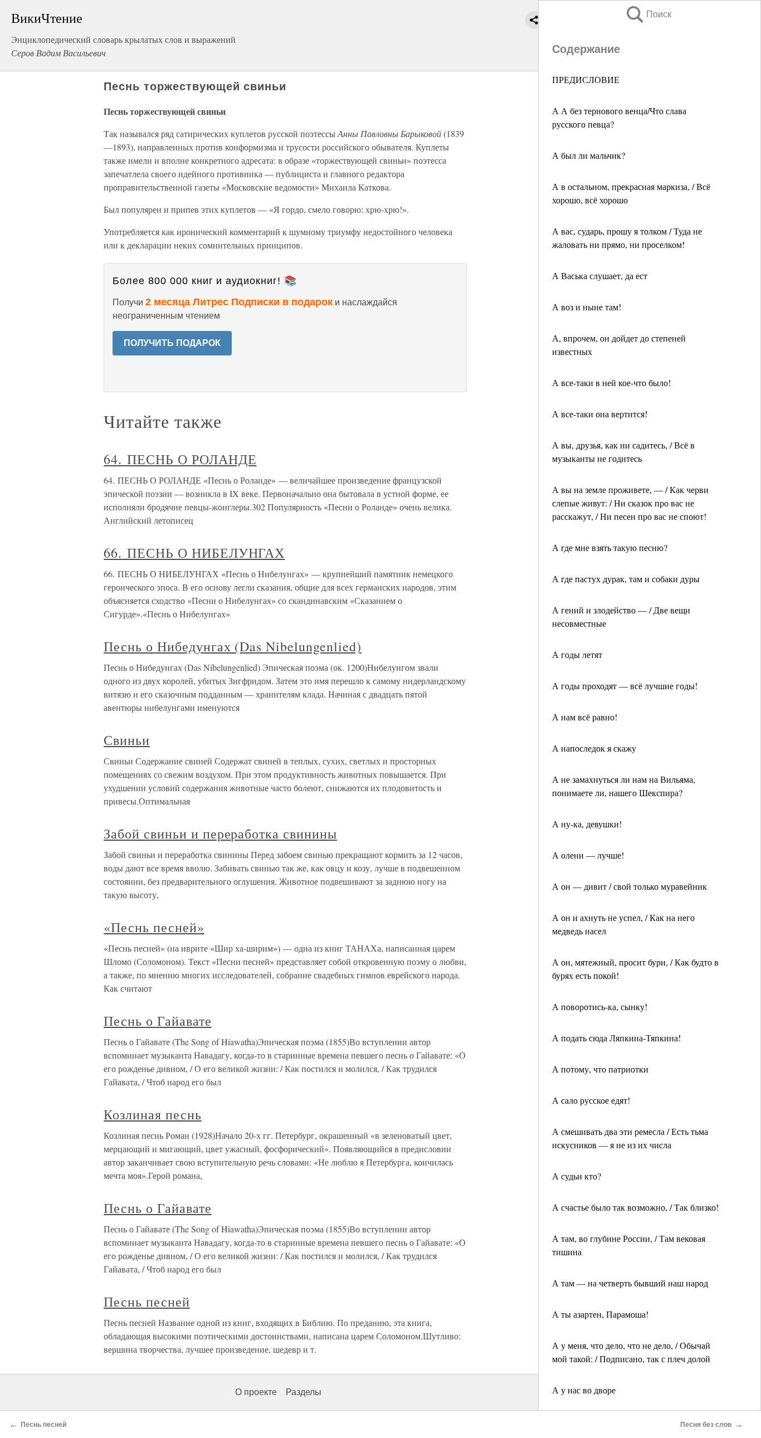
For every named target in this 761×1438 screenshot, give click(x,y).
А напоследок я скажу (594, 748)
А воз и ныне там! (586, 307)
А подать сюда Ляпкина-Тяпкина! (616, 1038)
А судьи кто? (576, 1176)
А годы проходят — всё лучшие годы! (624, 685)
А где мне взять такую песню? (609, 547)
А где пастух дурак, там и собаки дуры (626, 578)
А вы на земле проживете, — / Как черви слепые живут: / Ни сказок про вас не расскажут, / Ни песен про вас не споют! (630, 503)
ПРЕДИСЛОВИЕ (585, 79)
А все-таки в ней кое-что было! (611, 382)
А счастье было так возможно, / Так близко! (635, 1207)
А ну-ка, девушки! (587, 824)
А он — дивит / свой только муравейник (629, 886)
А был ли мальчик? (588, 155)
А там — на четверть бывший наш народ (630, 1283)
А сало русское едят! (591, 1100)
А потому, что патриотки (600, 1069)
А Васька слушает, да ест (599, 275)
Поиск (648, 14)
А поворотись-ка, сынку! (599, 1006)
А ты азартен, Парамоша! (600, 1314)
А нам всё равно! (584, 717)
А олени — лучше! (588, 855)
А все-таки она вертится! (599, 414)
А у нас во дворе (584, 1390)
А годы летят (577, 654)
